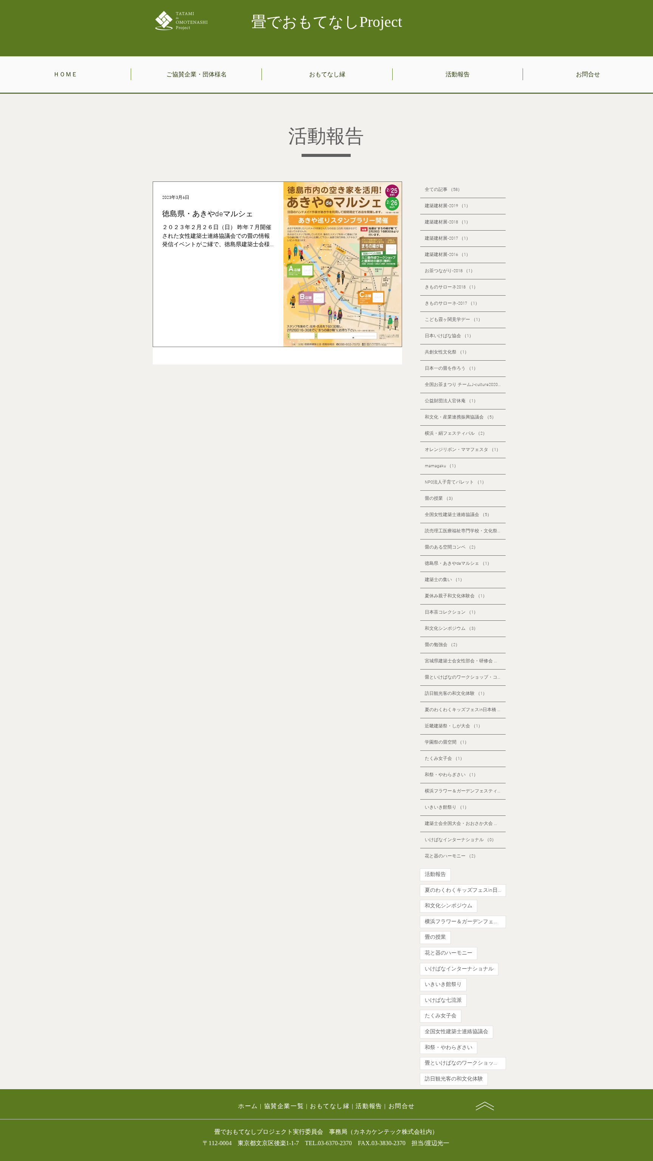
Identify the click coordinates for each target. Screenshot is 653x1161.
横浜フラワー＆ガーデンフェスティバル (465, 922)
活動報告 (435, 874)
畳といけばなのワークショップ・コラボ (465, 1063)
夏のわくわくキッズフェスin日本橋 (465, 890)
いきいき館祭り (443, 984)
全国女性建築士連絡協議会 (456, 1032)
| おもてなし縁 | (330, 1106)
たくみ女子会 (440, 1016)
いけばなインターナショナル (459, 969)
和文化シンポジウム (448, 906)
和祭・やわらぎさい (448, 1048)
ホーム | (251, 1106)
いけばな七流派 (443, 1000)
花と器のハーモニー (448, 953)
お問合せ (401, 1106)
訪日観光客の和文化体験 (454, 1079)
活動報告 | (372, 1106)
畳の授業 (435, 937)
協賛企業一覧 (284, 1106)
